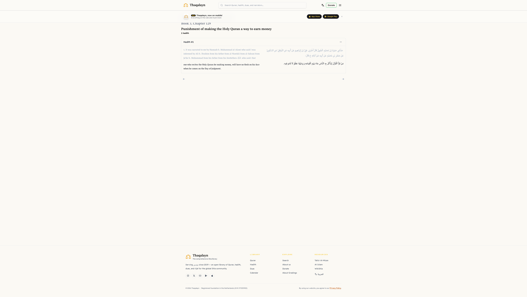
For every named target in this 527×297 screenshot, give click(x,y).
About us (286, 264)
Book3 (186, 23)
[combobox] (262, 5)
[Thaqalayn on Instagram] (188, 275)
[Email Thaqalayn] (200, 275)
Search (285, 260)
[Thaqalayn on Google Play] (206, 275)
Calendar (254, 273)
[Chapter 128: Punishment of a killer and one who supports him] (184, 79)
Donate (285, 268)
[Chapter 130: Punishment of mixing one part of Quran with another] (343, 79)
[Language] (323, 5)
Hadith (253, 264)
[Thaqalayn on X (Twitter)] (194, 275)
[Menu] (340, 5)
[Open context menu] (341, 42)
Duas (252, 268)
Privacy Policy (335, 288)
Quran (253, 260)
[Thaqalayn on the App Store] (212, 275)
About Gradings (289, 273)
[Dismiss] (342, 16)
